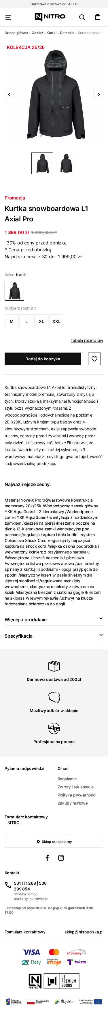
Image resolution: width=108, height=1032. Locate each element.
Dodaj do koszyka (42, 358)
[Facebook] (47, 858)
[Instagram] (61, 858)
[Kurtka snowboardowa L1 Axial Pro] (14, 290)
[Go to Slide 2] (66, 163)
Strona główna (16, 33)
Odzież (37, 33)
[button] (54, 94)
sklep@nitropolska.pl (84, 931)
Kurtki (51, 33)
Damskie (67, 33)
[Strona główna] (50, 17)
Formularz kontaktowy (25, 931)
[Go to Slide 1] (42, 163)
